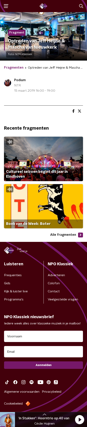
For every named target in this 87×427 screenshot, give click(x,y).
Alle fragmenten (63, 234)
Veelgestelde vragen (63, 299)
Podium (20, 80)
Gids (7, 283)
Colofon (54, 283)
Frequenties (13, 275)
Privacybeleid (51, 391)
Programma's (13, 299)
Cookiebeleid (13, 403)
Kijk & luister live (16, 291)
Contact (54, 291)
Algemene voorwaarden (21, 391)
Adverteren (56, 275)
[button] (79, 419)
